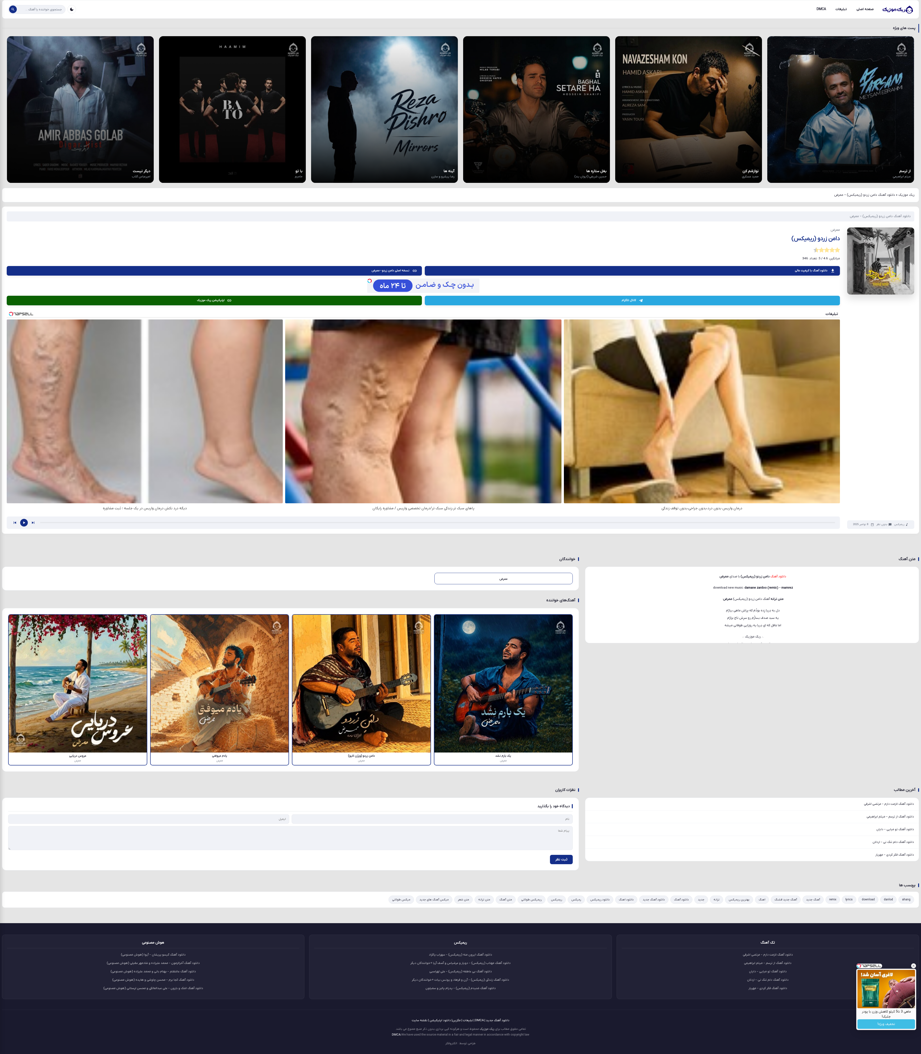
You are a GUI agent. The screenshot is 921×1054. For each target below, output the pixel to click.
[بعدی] (33, 522)
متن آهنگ (505, 900)
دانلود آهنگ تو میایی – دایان (895, 829)
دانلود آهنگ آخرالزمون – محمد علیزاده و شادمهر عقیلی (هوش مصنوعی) (153, 963)
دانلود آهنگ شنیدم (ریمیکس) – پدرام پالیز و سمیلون (460, 988)
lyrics (849, 900)
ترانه (717, 900)
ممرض (727, 599)
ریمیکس (899, 524)
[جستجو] (13, 9)
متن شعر (463, 900)
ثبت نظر (561, 859)
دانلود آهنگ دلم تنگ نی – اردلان (893, 842)
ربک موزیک (906, 195)
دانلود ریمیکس (600, 900)
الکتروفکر (451, 1043)
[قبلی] (15, 522)
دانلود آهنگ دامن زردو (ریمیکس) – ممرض (880, 216)
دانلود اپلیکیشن (440, 1020)
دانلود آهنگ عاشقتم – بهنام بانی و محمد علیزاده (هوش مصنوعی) (153, 971)
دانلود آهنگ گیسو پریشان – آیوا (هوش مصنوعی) (153, 955)
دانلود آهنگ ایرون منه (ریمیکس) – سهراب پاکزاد (460, 955)
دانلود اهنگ (626, 900)
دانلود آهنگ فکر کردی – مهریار (894, 855)
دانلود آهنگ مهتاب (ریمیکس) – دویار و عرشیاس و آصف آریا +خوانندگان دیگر (460, 963)
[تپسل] (369, 280)
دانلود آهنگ (681, 900)
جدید (701, 900)
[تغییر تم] (71, 9)
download (868, 900)
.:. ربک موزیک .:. (753, 637)
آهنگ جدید (813, 900)
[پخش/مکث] (24, 523)
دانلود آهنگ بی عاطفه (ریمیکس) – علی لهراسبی (460, 971)
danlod (888, 900)
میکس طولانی (401, 900)
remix (832, 900)
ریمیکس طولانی (531, 900)
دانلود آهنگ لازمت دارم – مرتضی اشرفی (889, 804)
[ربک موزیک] (897, 9)
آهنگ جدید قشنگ (785, 900)
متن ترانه (484, 900)
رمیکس (576, 900)
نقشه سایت (419, 1020)
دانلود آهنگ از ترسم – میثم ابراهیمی (890, 817)
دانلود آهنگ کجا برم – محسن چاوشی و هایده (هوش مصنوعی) (153, 980)
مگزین (456, 1020)
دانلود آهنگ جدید (654, 900)
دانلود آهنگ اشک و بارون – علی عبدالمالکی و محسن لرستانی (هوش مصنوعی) (153, 988)
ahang (906, 900)
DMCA (821, 9)
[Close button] (913, 965)
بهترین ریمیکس (739, 900)
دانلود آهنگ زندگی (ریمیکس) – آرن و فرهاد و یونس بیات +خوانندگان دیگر (460, 980)
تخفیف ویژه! (886, 1024)
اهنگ (762, 900)
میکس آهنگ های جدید (434, 900)
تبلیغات (841, 9)
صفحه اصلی (865, 9)
